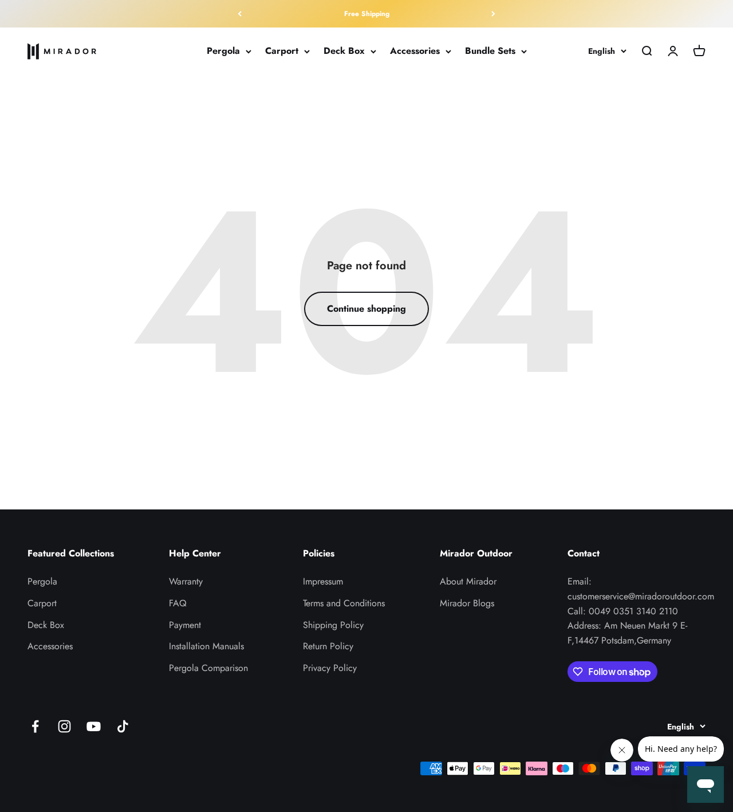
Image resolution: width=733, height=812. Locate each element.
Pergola (223, 51)
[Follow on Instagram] (64, 726)
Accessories (415, 51)
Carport (281, 51)
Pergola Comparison (208, 667)
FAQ (178, 603)
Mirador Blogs (467, 603)
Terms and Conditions (344, 603)
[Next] (493, 13)
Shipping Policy (333, 624)
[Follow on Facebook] (35, 726)
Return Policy (328, 646)
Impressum (323, 581)
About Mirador (468, 581)
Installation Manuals (206, 646)
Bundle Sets (490, 51)
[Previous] (240, 13)
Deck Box (344, 51)
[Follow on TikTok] (123, 726)
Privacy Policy (330, 667)
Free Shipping (366, 14)
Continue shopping (366, 308)
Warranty (186, 581)
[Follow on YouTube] (93, 726)
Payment (185, 624)
